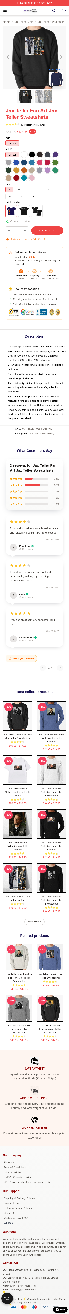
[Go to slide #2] (43, 96)
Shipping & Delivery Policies (19, 1198)
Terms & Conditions (15, 1167)
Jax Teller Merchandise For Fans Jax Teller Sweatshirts (19, 978)
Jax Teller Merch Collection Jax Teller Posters (18, 846)
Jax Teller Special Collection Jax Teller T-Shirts (17, 792)
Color (9, 148)
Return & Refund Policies (18, 1208)
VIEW (18, 727)
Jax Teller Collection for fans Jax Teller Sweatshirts (50, 1029)
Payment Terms (12, 1203)
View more (34, 922)
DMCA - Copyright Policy (17, 1177)
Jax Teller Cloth (23, 21)
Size (8, 183)
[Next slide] (60, 57)
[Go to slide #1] (25, 96)
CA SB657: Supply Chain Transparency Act (28, 1182)
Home (6, 21)
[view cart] (64, 10)
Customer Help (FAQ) (16, 1218)
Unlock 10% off (7, 1298)
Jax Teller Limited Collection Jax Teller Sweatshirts (51, 900)
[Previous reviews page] (43, 668)
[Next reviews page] (60, 668)
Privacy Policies (12, 1172)
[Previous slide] (8, 57)
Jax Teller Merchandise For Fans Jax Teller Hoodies (51, 738)
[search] (54, 10)
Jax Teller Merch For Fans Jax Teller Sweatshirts (19, 1029)
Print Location (13, 202)
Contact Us (10, 1213)
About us (9, 1162)
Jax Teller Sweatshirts (50, 21)
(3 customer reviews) (33, 124)
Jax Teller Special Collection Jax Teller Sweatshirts (51, 792)
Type (8, 137)
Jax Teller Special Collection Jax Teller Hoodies (51, 846)
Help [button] (62, 1309)
